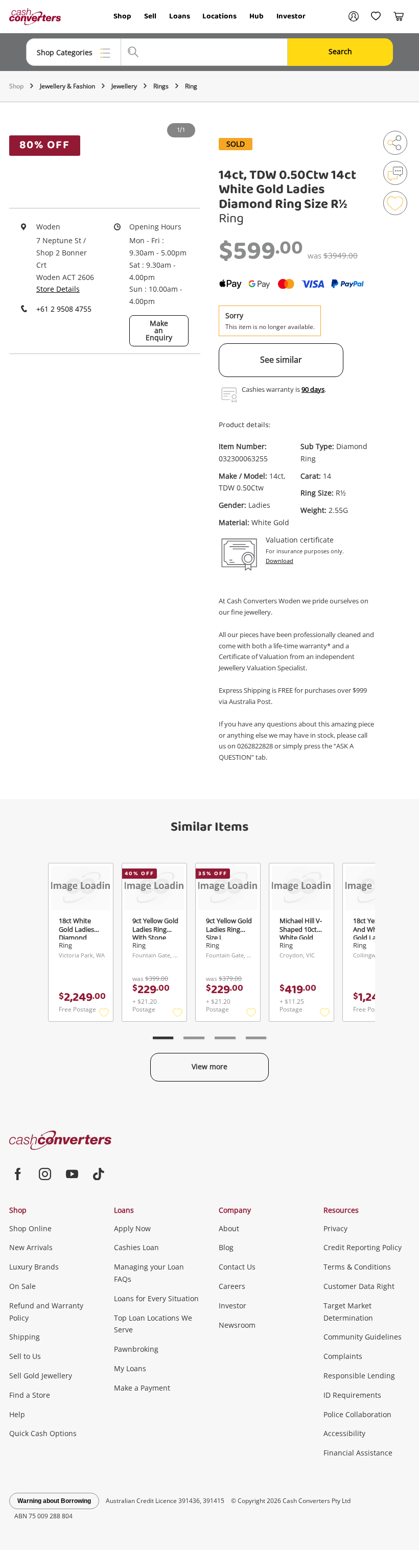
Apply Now (132, 1228)
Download (279, 561)
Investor (291, 16)
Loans (179, 16)
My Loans (130, 1368)
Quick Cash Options (43, 1433)
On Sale (22, 1286)
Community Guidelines (362, 1337)
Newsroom (237, 1325)
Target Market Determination (348, 1312)
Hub (256, 16)
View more (209, 1066)
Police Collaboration (357, 1414)
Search (340, 51)
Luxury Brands (34, 1267)
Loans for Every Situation (156, 1298)
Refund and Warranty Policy (46, 1312)
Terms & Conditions (357, 1267)
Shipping (24, 1337)
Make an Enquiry (159, 330)
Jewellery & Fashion (67, 86)
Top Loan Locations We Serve (153, 1324)
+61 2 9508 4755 (63, 309)
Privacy (335, 1228)
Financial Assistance (357, 1453)
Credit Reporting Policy (362, 1247)
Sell (150, 16)
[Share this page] (395, 143)
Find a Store (29, 1395)
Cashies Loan (136, 1247)
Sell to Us (25, 1356)
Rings (161, 86)
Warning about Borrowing (54, 1501)
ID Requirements (352, 1395)
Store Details (58, 289)
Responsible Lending (359, 1375)
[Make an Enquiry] (395, 173)
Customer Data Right (358, 1286)
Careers (232, 1286)
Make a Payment (142, 1388)
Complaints (342, 1356)
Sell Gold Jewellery (40, 1375)
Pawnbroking (136, 1349)
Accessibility (344, 1433)
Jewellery (124, 86)
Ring (191, 86)
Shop (122, 16)
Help (17, 1414)
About (229, 1228)
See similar (281, 359)
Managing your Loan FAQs (149, 1273)
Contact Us (237, 1267)
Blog (226, 1247)
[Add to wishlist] (395, 203)
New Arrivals (31, 1247)
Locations (219, 16)
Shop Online (30, 1228)
